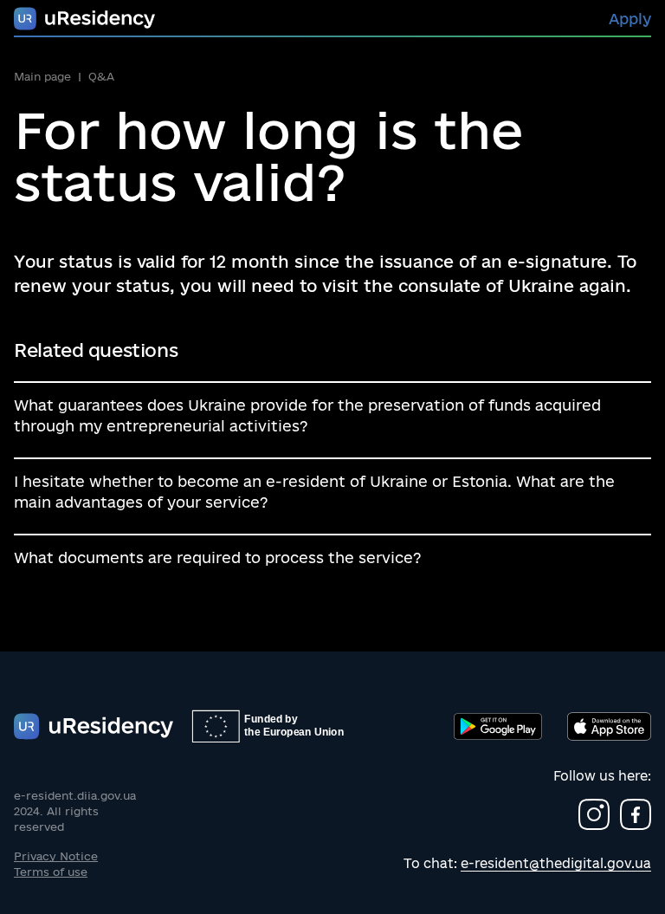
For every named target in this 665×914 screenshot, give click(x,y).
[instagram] (594, 814)
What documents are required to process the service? (218, 557)
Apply (630, 18)
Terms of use (50, 871)
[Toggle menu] (84, 18)
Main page (42, 76)
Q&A (101, 76)
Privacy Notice (56, 856)
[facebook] (635, 814)
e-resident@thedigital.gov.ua (556, 863)
